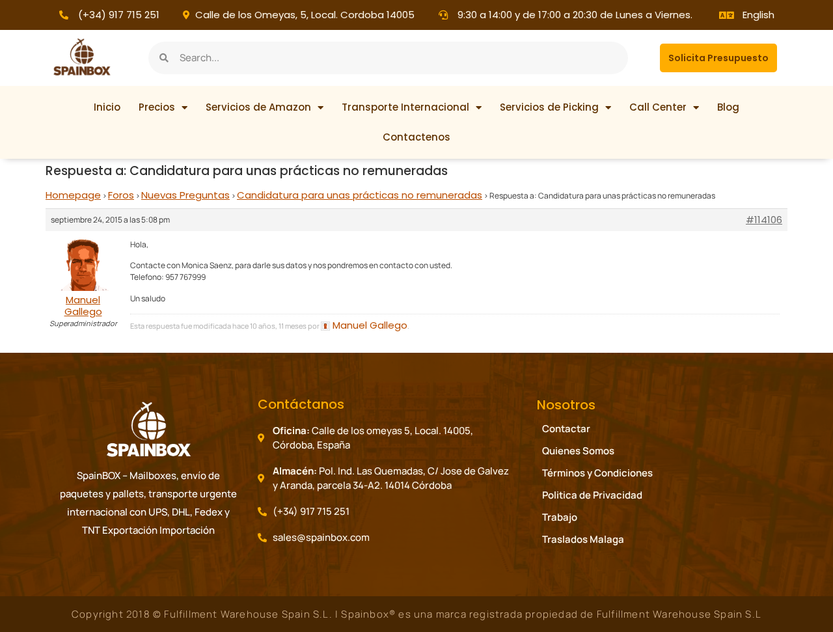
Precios (157, 107)
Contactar (566, 428)
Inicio (107, 107)
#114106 (764, 220)
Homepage (73, 195)
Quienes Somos (578, 451)
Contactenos (416, 137)
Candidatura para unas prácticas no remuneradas (359, 195)
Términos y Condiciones (597, 473)
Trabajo (559, 517)
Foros (121, 195)
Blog (728, 107)
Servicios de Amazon (258, 107)
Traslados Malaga (583, 539)
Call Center (658, 107)
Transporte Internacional (405, 107)
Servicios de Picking (549, 107)
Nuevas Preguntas (185, 195)
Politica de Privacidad (592, 495)
